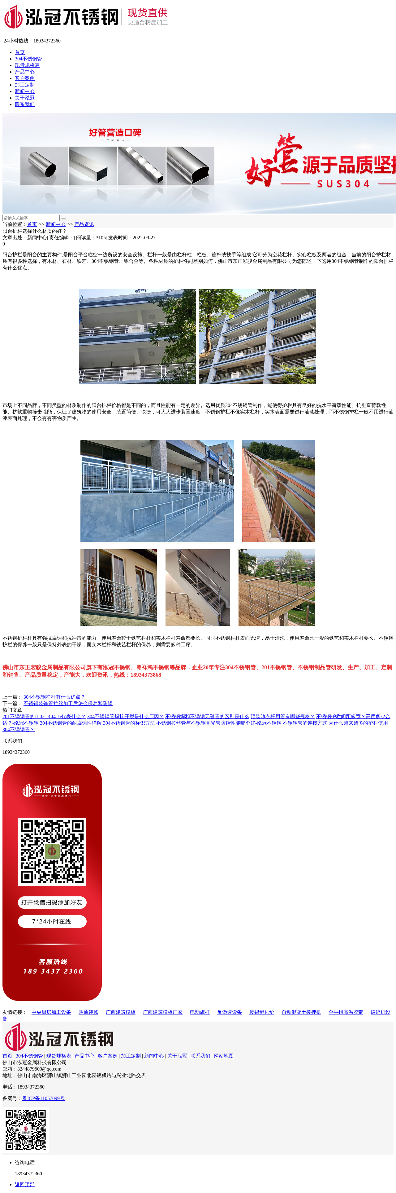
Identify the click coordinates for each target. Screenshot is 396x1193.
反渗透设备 (229, 1012)
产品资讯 (84, 224)
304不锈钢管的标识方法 (129, 723)
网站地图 (224, 1055)
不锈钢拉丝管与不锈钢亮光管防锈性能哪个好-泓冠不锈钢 (219, 723)
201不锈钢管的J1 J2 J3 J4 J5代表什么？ (44, 716)
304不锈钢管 (28, 58)
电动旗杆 (200, 1012)
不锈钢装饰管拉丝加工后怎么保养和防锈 (68, 703)
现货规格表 (27, 65)
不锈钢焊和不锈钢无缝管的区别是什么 (207, 716)
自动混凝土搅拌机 (301, 1012)
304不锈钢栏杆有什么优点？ (54, 697)
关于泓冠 (25, 97)
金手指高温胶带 (346, 1012)
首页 (20, 52)
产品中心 (25, 71)
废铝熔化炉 (261, 1012)
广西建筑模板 (121, 1012)
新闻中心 (25, 91)
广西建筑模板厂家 (163, 1012)
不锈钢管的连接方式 (305, 723)
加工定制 (25, 84)
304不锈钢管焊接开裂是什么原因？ (125, 716)
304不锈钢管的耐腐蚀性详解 (71, 723)
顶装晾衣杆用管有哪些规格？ (283, 716)
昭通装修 (88, 1012)
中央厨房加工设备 (51, 1012)
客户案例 (25, 78)
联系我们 (25, 104)
